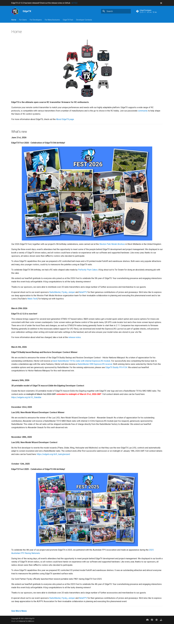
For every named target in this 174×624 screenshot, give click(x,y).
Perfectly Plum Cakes (88, 270)
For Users (23, 20)
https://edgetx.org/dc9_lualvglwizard (53, 454)
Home (13, 20)
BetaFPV (83, 292)
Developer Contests (84, 20)
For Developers (36, 20)
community (143, 111)
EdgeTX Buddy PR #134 (116, 367)
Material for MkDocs (26, 621)
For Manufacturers (52, 20)
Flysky (64, 292)
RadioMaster (55, 292)
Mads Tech (32, 298)
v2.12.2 (74, 3)
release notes (74, 337)
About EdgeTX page (65, 119)
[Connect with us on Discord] (147, 620)
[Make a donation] (161, 620)
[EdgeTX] (15, 11)
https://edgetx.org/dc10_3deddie (26, 397)
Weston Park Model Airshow (112, 244)
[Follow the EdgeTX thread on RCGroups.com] (157, 620)
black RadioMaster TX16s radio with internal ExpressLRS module (81, 361)
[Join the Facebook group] (152, 620)
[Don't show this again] (161, 3)
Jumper (71, 292)
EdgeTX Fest (68, 20)
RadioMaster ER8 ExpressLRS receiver (95, 364)
